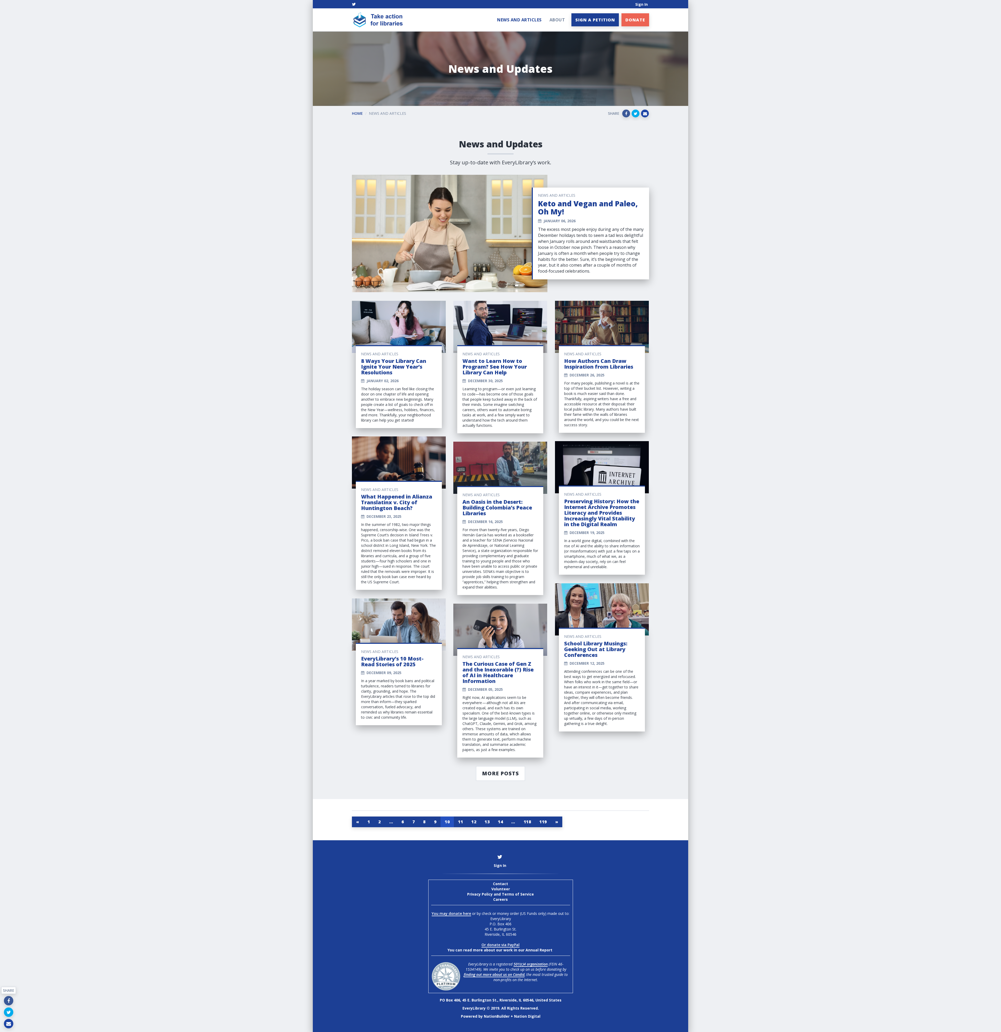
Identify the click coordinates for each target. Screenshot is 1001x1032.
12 (473, 822)
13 (487, 822)
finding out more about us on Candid (494, 974)
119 (543, 822)
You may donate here (451, 913)
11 (460, 822)
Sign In (641, 4)
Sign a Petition (595, 20)
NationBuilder (497, 1016)
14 (500, 822)
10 (447, 822)
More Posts (500, 773)
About (557, 20)
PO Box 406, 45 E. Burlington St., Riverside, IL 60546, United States (500, 1000)
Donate (635, 20)
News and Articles (519, 20)
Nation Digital (527, 1016)
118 (527, 822)
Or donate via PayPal (500, 944)
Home (357, 113)
